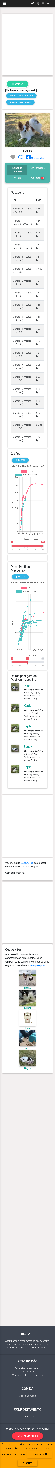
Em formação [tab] (38, 167)
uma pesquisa (37, 965)
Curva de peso (27, 1371)
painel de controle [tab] (17, 169)
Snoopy (28, 1048)
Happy (27, 987)
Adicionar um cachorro (22, 96)
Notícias (18, 84)
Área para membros (27, 1436)
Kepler (28, 706)
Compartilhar (38, 158)
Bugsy (28, 685)
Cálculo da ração (27, 1396)
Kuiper (27, 1008)
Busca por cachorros (21, 102)
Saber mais (38, 1454)
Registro (21, 460)
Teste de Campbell (27, 1416)
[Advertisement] (27, 44)
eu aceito (27, 1463)
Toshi (27, 1028)
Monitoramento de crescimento (27, 1375)
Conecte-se (27, 862)
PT (48, 3)
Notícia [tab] (17, 177)
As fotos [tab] (37, 177)
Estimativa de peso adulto (27, 1368)
